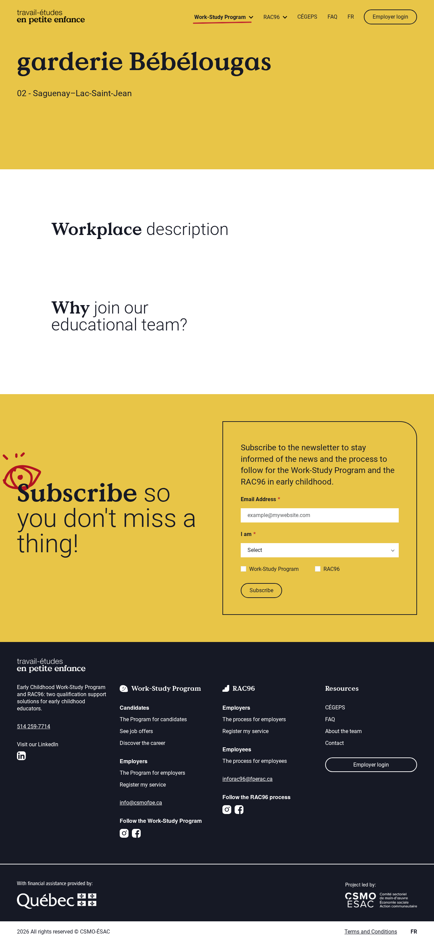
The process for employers (254, 719)
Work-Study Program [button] (220, 17)
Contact (334, 743)
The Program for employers (152, 773)
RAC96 (331, 569)
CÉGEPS (307, 17)
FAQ (332, 17)
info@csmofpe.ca (141, 802)
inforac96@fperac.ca (247, 779)
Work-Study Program (274, 569)
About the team (343, 731)
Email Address (258, 499)
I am (246, 534)
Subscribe (261, 590)
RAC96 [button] (272, 17)
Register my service (143, 784)
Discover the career (142, 743)
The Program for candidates (153, 719)
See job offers (136, 731)
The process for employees (254, 761)
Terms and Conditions (370, 931)
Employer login (390, 17)
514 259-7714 (33, 726)
